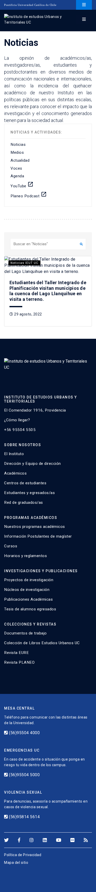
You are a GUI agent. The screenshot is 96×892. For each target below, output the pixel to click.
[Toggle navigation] (84, 5)
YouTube (22, 184)
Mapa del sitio (16, 862)
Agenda (17, 176)
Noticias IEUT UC (24, 263)
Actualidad (19, 160)
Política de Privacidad (22, 855)
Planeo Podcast (28, 194)
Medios (17, 152)
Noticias (18, 144)
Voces (16, 168)
